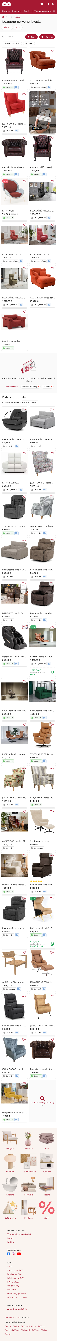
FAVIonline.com (11, 1317)
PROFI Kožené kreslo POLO (15, 710)
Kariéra (10, 1242)
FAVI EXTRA (12, 1290)
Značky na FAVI (14, 1274)
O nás (9, 1266)
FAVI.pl (16, 1326)
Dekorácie (17, 11)
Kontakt (10, 1238)
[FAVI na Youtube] (19, 1254)
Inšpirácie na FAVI (15, 1278)
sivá (18, 27)
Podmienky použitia (16, 1293)
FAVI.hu (33, 1326)
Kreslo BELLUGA (10, 483)
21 (25, 1083)
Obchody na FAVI (15, 1270)
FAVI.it (7, 1330)
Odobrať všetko (11, 387)
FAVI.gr (44, 1330)
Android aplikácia (18, 1309)
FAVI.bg (36, 1330)
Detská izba (10, 1218)
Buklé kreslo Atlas (11, 341)
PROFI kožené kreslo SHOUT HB (18, 754)
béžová (7, 27)
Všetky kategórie (42, 11)
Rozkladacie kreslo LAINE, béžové (19, 570)
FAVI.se (16, 1330)
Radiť (32, 37)
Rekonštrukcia (29, 1172)
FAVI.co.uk (26, 1330)
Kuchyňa (47, 1172)
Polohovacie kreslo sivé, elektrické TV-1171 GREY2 (26, 1025)
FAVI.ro (24, 1326)
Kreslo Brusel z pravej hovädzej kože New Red (25, 80)
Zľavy (46, 1218)
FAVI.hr (42, 1326)
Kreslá (17, 17)
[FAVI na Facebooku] (8, 1254)
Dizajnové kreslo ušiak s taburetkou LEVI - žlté (25, 1112)
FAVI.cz (8, 1326)
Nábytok (6, 11)
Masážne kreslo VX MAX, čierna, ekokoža (22, 656)
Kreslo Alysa (8, 211)
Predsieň (28, 1218)
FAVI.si (7, 1334)
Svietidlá (10, 1172)
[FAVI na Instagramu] (13, 1254)
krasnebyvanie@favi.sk (20, 1234)
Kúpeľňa (10, 1195)
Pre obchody (13, 1286)
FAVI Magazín (13, 1282)
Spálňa (47, 1195)
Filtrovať (49, 37)
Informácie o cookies (17, 1297)
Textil (26, 11)
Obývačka (28, 1195)
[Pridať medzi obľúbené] (24, 51)
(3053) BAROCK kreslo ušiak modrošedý (22, 1069)
